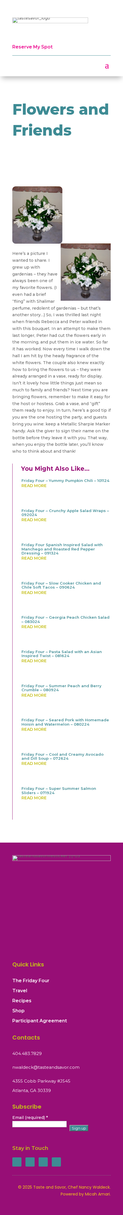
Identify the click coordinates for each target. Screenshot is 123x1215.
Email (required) (30, 1117)
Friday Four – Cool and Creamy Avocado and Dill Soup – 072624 (62, 756)
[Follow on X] (30, 1162)
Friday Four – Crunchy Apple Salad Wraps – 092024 (65, 512)
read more (34, 485)
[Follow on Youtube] (56, 1162)
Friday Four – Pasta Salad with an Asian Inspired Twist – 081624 (61, 653)
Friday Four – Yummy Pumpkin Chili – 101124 (65, 480)
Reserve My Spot (32, 47)
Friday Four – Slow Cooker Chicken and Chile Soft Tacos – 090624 (61, 585)
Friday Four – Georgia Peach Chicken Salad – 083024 (65, 619)
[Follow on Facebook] (16, 1162)
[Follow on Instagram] (43, 1162)
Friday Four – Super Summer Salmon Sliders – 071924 (58, 790)
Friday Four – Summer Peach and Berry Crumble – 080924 (61, 687)
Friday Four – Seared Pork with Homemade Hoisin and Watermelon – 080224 (65, 722)
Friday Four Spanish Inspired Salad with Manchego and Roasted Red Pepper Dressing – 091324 (62, 548)
